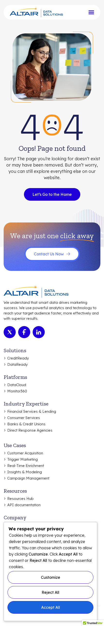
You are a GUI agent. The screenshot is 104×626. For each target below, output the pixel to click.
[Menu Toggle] (91, 12)
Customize (50, 577)
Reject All (50, 592)
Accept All (50, 607)
